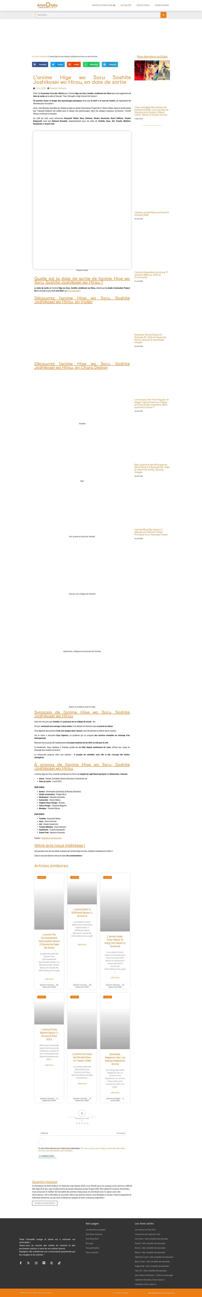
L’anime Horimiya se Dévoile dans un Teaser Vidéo (82, 1057)
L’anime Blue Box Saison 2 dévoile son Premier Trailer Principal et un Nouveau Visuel (151, 532)
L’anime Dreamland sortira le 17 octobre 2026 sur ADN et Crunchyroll (151, 275)
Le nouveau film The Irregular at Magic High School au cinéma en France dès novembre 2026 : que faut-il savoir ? (151, 403)
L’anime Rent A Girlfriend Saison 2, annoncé (82, 912)
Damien (167, 1293)
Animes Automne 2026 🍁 (103, 5)
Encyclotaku (143, 5)
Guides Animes (162, 5)
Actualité (43, 56)
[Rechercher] (163, 15)
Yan (173, 1293)
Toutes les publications (44, 1203)
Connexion (121, 1133)
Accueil (35, 56)
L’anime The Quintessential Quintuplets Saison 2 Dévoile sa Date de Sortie (49, 941)
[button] (40, 64)
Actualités (126, 5)
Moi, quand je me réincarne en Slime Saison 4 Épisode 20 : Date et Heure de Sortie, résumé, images (152, 468)
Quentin (161, 1293)
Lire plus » (49, 979)
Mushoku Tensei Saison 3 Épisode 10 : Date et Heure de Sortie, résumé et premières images (150, 339)
